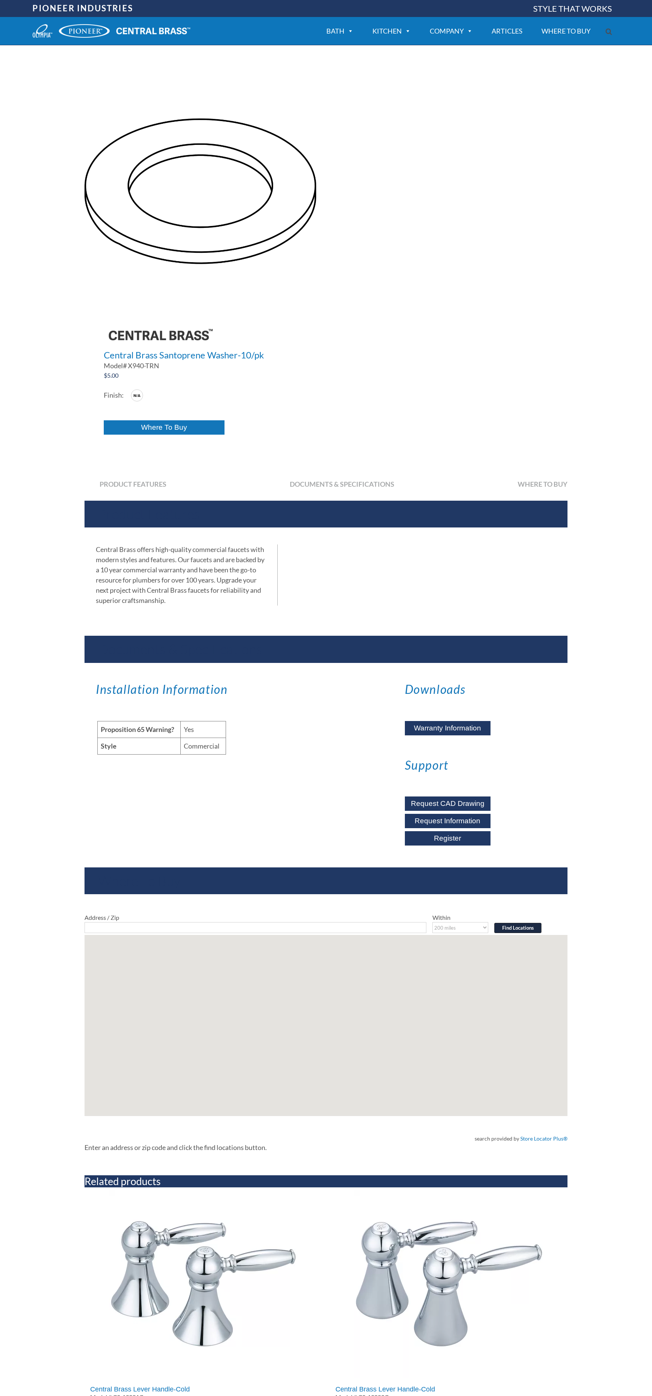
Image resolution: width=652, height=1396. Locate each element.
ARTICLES (507, 31)
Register (447, 838)
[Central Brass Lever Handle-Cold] (203, 1284)
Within (441, 917)
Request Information (447, 821)
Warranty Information (447, 728)
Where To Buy (164, 427)
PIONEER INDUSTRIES (82, 8)
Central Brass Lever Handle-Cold (140, 1389)
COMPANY (447, 31)
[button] (609, 31)
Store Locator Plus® (543, 1139)
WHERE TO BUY (565, 31)
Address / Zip (102, 917)
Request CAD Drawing (447, 803)
